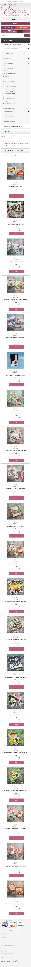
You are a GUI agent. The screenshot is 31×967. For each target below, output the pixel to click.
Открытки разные (9, 91)
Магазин (15, 141)
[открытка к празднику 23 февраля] (15, 247)
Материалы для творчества (12, 44)
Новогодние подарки (8, 68)
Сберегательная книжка (9, 116)
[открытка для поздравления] (15, 209)
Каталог (15, 23)
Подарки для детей (8, 111)
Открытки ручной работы (9, 73)
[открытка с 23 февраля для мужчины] (15, 473)
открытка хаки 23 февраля (15, 564)
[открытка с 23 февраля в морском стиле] (15, 435)
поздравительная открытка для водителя (15, 601)
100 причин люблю (8, 53)
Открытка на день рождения (11, 86)
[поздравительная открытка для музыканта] (15, 662)
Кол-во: (16, 226)
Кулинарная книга (8, 65)
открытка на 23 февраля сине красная (15, 337)
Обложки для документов (10, 70)
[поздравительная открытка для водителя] (15, 586)
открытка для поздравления (15, 224)
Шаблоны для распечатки (12, 126)
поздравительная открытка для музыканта (15, 677)
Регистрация (23, 27)
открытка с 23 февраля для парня (15, 526)
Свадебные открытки (9, 108)
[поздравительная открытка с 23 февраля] (15, 813)
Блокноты (6, 56)
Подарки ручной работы (11, 48)
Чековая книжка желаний (9, 121)
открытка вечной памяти (15, 186)
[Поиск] (27, 35)
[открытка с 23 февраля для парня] (15, 511)
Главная (10, 141)
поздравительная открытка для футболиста (15, 752)
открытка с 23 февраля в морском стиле (15, 450)
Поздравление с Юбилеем (11, 101)
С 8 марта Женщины (9, 106)
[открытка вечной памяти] (15, 171)
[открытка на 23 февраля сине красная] (15, 322)
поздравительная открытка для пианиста (15, 715)
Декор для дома (7, 58)
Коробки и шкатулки (8, 63)
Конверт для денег (9, 83)
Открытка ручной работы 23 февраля (15, 375)
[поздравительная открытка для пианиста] (15, 700)
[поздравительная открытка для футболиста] (15, 737)
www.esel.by (15, 943)
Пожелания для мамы (9, 96)
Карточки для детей (9, 81)
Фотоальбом (7, 119)
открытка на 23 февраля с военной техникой (15, 299)
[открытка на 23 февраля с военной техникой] (15, 284)
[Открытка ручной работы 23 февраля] (15, 360)
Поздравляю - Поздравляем (11, 103)
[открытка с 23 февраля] (15, 398)
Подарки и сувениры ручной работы (16, 1)
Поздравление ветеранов (10, 98)
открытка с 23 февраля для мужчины (15, 488)
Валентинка (7, 76)
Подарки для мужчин (9, 114)
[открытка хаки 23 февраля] (15, 549)
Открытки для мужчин (10, 88)
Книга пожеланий (8, 61)
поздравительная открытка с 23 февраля (15, 828)
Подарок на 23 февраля (10, 93)
